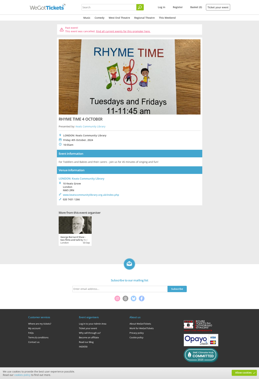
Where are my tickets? (39, 323)
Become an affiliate (89, 337)
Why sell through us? (90, 332)
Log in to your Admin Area (92, 323)
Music (86, 17)
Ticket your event (218, 7)
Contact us (33, 342)
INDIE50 (83, 346)
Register (178, 7)
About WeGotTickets (140, 323)
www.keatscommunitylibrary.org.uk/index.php (91, 194)
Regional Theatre (144, 17)
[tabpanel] (75, 230)
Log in (161, 7)
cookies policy (22, 375)
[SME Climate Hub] (201, 361)
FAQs (31, 332)
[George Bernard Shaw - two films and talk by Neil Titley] (75, 224)
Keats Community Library (90, 126)
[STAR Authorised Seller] (198, 331)
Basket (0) (196, 7)
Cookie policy (136, 337)
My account (34, 328)
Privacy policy (137, 332)
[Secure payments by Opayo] (201, 345)
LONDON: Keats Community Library (81, 178)
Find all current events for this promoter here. (123, 31)
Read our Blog (86, 342)
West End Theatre (119, 17)
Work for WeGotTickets (142, 328)
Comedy (99, 17)
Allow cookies (243, 372)
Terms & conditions (38, 337)
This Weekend (167, 17)
